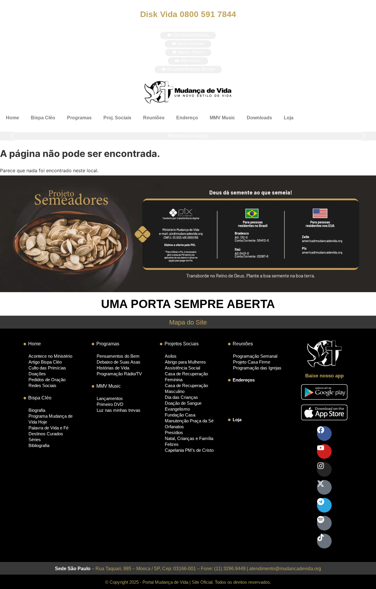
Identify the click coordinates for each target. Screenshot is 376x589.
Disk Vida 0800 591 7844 (188, 14)
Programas (79, 117)
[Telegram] (324, 505)
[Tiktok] (324, 541)
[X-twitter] (324, 487)
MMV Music (222, 117)
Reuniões (153, 117)
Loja (288, 117)
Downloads (259, 117)
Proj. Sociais (117, 117)
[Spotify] (324, 523)
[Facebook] (324, 433)
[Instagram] (324, 469)
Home (12, 117)
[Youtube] (324, 451)
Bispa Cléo (43, 117)
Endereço (187, 117)
